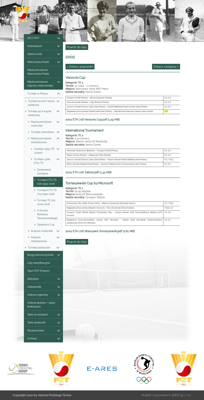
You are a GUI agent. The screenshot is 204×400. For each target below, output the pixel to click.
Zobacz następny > (166, 66)
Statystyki (33, 278)
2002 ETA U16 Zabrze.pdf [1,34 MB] (89, 172)
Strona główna (102, 14)
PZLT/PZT (33, 38)
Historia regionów (37, 294)
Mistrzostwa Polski (38, 62)
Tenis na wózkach (37, 314)
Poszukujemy (156, 14)
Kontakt (183, 14)
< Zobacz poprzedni (80, 66)
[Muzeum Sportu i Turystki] (142, 368)
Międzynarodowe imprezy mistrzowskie (40, 83)
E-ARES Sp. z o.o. (180, 395)
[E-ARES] (102, 368)
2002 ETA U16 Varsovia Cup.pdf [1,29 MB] (93, 119)
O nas (171, 14)
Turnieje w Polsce (37, 93)
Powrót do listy (77, 47)
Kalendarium (34, 46)
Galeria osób (34, 54)
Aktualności (136, 14)
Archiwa (32, 338)
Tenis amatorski (36, 322)
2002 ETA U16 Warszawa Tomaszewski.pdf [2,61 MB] (100, 231)
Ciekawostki (34, 286)
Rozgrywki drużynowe (40, 254)
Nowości (120, 14)
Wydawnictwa (35, 330)
